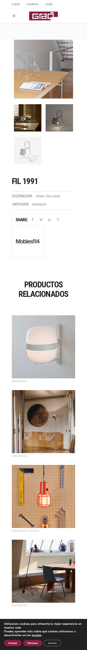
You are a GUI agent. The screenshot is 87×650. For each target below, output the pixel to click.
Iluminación (39, 204)
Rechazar (32, 643)
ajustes (36, 635)
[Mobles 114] (28, 242)
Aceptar (12, 643)
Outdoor (34, 531)
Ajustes (52, 643)
